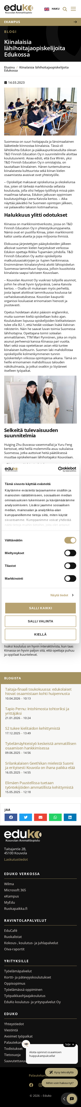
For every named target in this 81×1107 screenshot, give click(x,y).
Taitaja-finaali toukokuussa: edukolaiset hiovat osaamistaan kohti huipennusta (38, 691)
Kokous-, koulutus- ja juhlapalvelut (31, 943)
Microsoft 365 (15, 890)
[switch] (70, 553)
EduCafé (10, 931)
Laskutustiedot (16, 859)
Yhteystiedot (14, 1024)
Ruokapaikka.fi (15, 909)
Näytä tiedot (59, 595)
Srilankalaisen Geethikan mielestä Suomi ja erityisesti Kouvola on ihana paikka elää (40, 765)
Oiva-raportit (14, 949)
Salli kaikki (40, 608)
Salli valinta (40, 621)
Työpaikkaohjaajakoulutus (24, 996)
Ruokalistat (13, 937)
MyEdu (9, 902)
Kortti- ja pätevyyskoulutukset (27, 977)
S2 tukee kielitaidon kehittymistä (32, 728)
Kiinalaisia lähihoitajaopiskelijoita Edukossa (36, 68)
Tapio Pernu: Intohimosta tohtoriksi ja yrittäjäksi (37, 711)
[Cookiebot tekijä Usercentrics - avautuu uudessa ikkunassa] (58, 469)
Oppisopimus (14, 983)
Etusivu (9, 67)
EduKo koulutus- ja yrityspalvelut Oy (32, 1002)
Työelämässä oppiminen (23, 990)
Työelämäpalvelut (18, 971)
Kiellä (40, 634)
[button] (73, 9)
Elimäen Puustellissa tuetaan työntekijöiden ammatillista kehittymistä (39, 785)
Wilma (9, 884)
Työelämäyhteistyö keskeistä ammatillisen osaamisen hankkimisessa (40, 745)
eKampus (11, 896)
